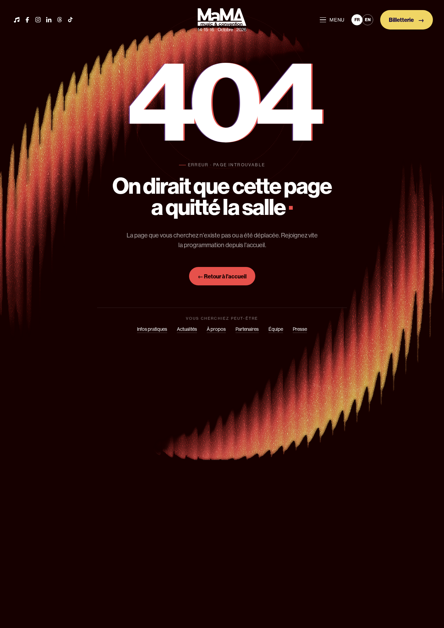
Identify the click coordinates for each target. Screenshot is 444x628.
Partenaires (247, 329)
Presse (300, 329)
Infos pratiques (152, 329)
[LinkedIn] (48, 19)
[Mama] (222, 19)
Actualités (187, 329)
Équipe (275, 329)
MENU (337, 20)
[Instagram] (38, 19)
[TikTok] (70, 19)
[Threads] (59, 19)
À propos (216, 329)
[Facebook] (27, 19)
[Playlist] (16, 19)
